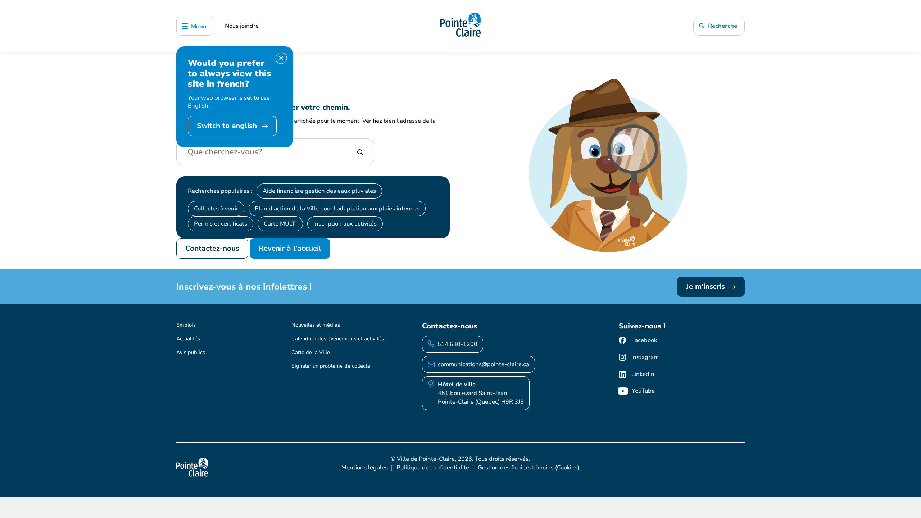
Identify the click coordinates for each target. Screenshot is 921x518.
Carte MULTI (280, 224)
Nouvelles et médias (315, 325)
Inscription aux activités (345, 224)
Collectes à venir (216, 209)
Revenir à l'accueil (290, 248)
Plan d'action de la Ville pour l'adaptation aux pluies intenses (337, 209)
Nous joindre (242, 26)
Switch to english (228, 126)
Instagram (645, 357)
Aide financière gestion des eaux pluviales (319, 191)
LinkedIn (642, 374)
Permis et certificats (220, 224)
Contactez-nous (212, 248)
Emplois (186, 325)
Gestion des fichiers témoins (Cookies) (528, 468)
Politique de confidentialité (432, 468)
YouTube (643, 391)
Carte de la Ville (310, 352)
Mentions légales (364, 468)
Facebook (644, 340)
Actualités (188, 338)
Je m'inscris (706, 286)
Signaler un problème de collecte (330, 366)
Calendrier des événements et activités (337, 338)
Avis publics (190, 352)
